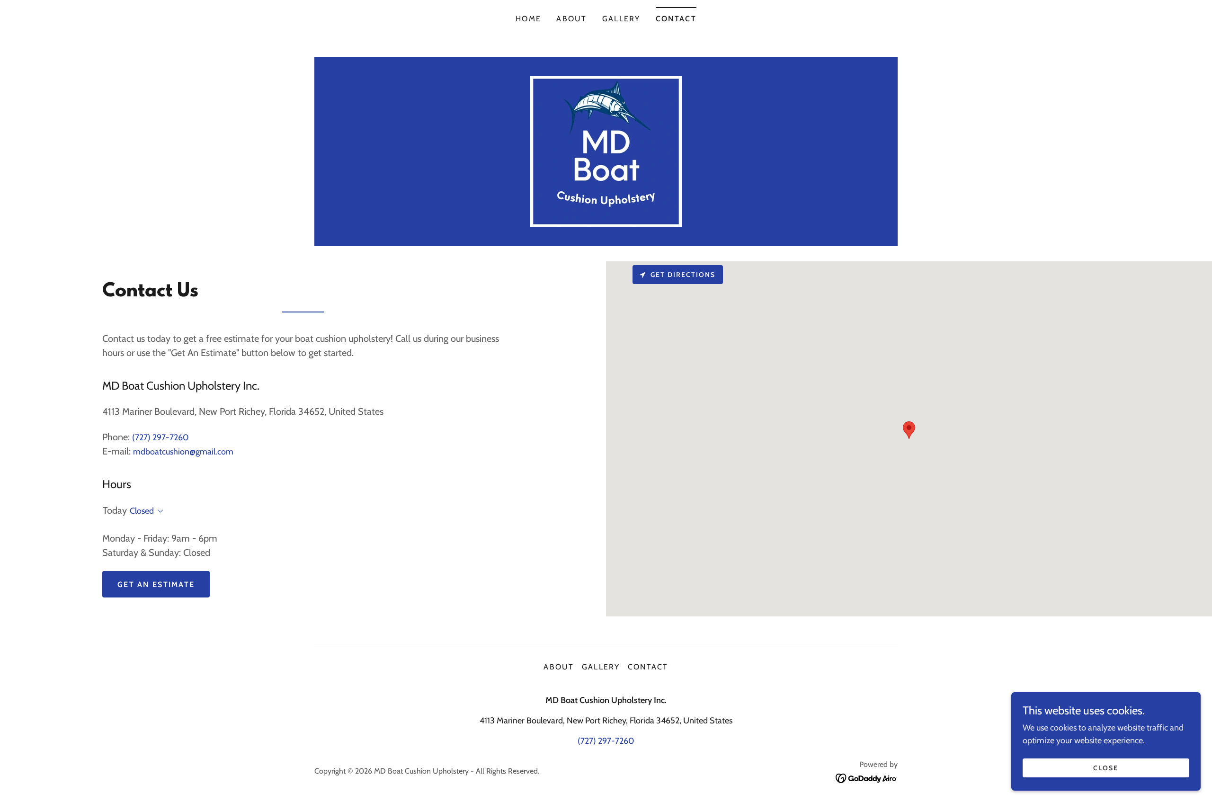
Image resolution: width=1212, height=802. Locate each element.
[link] (606, 150)
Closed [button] (142, 511)
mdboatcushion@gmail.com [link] (183, 451)
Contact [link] (676, 18)
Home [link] (528, 18)
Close (1105, 768)
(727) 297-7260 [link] (160, 437)
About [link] (571, 18)
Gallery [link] (621, 18)
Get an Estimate (156, 584)
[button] (158, 511)
